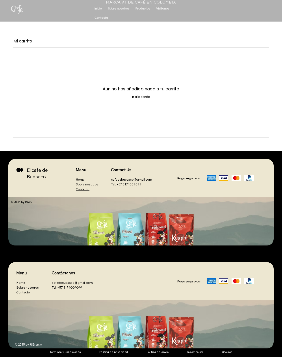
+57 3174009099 (69, 287)
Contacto (82, 189)
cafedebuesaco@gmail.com (72, 283)
